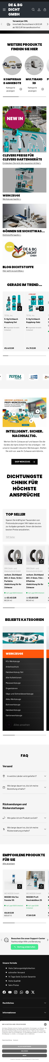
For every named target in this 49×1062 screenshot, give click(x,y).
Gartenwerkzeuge (14, 715)
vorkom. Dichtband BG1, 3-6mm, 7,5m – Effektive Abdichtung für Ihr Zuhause (35, 581)
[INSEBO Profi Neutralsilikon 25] (35, 880)
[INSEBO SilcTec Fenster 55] (13, 880)
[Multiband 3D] (34, 65)
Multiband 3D (34, 81)
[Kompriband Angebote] (12, 65)
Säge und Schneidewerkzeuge (19, 693)
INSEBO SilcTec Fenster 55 (11, 898)
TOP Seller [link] (10, 537)
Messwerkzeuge (13, 683)
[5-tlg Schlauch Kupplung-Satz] (35, 302)
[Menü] (4, 10)
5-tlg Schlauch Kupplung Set (11, 320)
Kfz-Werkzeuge (13, 661)
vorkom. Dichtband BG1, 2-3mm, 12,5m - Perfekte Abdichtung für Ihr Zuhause (13, 581)
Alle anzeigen (9, 863)
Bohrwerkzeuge (13, 704)
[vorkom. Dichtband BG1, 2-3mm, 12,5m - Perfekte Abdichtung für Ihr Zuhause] (13, 555)
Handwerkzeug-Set (14, 672)
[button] (45, 10)
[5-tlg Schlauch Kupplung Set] (13, 302)
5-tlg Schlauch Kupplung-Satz (33, 320)
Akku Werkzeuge (13, 699)
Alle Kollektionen (13, 677)
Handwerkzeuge (13, 710)
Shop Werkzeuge (22, 462)
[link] (23, 725)
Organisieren (12, 688)
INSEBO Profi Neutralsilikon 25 (34, 898)
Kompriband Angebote (12, 81)
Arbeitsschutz (12, 666)
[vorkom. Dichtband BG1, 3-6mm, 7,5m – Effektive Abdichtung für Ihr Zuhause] (35, 555)
